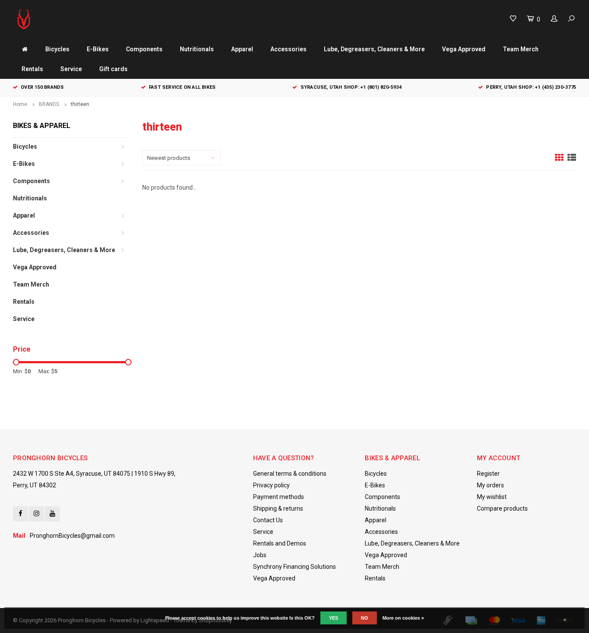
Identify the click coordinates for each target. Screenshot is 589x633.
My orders (490, 485)
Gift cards (113, 68)
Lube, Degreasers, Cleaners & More (374, 49)
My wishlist (492, 496)
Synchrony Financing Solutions (294, 566)
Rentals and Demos (279, 543)
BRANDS (49, 104)
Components (144, 49)
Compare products (502, 508)
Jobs (259, 555)
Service (71, 68)
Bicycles (57, 49)
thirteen (80, 104)
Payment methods (278, 496)
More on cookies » (403, 618)
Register (488, 473)
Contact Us (268, 520)
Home (20, 104)
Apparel (242, 49)
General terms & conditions (289, 473)
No (364, 618)
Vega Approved (464, 49)
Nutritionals (197, 49)
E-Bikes (98, 49)
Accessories (288, 49)
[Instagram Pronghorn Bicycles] (36, 513)
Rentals (32, 68)
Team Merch (521, 49)
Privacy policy (271, 485)
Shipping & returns (278, 508)
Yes (333, 618)
